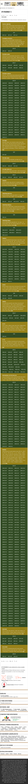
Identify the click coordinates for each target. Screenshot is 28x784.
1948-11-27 (22, 579)
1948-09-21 (23, 561)
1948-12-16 (16, 583)
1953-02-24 (22, 271)
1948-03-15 (4, 137)
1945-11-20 (10, 397)
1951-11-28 (16, 261)
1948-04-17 (4, 544)
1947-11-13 (4, 127)
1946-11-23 (16, 500)
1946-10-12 (4, 500)
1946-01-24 (10, 429)
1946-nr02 (10, 166)
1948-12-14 (10, 583)
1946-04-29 (16, 83)
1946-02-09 (23, 436)
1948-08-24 (23, 554)
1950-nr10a (17, 367)
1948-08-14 (10, 554)
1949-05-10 (10, 615)
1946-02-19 (16, 441)
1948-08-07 (4, 554)
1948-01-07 (16, 129)
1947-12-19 (10, 129)
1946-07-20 (4, 492)
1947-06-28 (4, 519)
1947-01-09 (4, 100)
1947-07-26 (4, 522)
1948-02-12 (23, 132)
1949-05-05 (23, 613)
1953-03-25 (4, 274)
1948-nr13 (4, 643)
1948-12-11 (4, 583)
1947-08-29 (10, 120)
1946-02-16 (16, 478)
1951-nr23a (16, 371)
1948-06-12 (4, 549)
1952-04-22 (10, 266)
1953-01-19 (16, 271)
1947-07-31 (10, 117)
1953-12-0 (4, 281)
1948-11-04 (10, 574)
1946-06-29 (10, 490)
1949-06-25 (22, 620)
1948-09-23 (4, 564)
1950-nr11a (11, 369)
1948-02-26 (10, 134)
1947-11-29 (16, 532)
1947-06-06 (10, 112)
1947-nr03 (15, 166)
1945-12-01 (22, 402)
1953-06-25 (23, 274)
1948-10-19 (23, 569)
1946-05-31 (16, 95)
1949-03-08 (23, 601)
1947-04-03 (4, 107)
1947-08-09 (16, 522)
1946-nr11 (21, 67)
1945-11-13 (22, 392)
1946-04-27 (4, 485)
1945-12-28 (23, 414)
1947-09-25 (10, 122)
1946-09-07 (23, 495)
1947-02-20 (16, 102)
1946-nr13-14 (4, 235)
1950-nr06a (10, 364)
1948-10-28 (23, 571)
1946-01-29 (10, 431)
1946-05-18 (16, 90)
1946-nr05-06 (18, 230)
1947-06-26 (4, 115)
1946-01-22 (23, 426)
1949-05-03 (16, 613)
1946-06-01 (23, 95)
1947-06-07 (10, 517)
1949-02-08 (10, 596)
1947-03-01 (23, 507)
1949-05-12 (16, 615)
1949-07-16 (16, 623)
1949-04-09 (4, 611)
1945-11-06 (10, 389)
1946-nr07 (4, 67)
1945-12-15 (16, 409)
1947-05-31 (4, 517)
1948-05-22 (10, 547)
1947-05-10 (10, 515)
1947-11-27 (16, 127)
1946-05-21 (4, 92)
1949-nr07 (21, 354)
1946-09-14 (4, 497)
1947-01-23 (16, 100)
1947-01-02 (23, 97)
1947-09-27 (10, 527)
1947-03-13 (10, 105)
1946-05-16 (4, 90)
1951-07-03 (16, 249)
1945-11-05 (4, 389)
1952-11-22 (4, 271)
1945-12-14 (10, 409)
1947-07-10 (16, 115)
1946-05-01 (4, 85)
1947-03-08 (4, 510)
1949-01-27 (4, 593)
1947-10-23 (10, 124)
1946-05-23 (16, 92)
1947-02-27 (23, 102)
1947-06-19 (23, 112)
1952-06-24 (23, 266)
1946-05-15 (23, 443)
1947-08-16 (23, 522)
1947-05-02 (4, 110)
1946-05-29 (10, 95)
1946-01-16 (16, 424)
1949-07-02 (4, 623)
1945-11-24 (10, 399)
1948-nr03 (15, 352)
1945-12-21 (23, 411)
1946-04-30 (23, 83)
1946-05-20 (23, 90)
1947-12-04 (22, 127)
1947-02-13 (10, 102)
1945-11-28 (4, 402)
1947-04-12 (10, 512)
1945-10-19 (16, 468)
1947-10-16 (4, 124)
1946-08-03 (16, 492)
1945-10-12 (10, 468)
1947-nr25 (4, 70)
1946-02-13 (16, 438)
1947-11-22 (10, 532)
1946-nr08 (10, 67)
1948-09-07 (10, 559)
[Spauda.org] (14, 3)
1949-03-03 (16, 601)
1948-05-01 (16, 544)
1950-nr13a (23, 369)
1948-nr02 (10, 50)
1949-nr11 (15, 357)
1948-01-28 (10, 132)
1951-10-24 (10, 259)
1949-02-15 (4, 598)
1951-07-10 (23, 249)
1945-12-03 (4, 404)
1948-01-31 (10, 537)
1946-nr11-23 (4, 318)
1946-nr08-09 (22, 315)
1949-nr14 (10, 359)
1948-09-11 (23, 559)
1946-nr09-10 (11, 232)
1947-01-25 (16, 505)
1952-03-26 (4, 266)
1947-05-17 (16, 515)
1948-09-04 (4, 559)
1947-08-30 (10, 524)
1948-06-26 (16, 549)
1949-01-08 (4, 588)
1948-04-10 (23, 542)
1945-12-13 (4, 409)
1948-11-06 (16, 574)
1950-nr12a (17, 369)
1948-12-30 (16, 586)
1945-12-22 (4, 414)
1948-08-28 (10, 556)
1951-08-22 (10, 254)
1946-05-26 (4, 95)
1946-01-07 (16, 419)
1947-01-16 (10, 100)
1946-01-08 (23, 419)
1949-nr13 (4, 359)
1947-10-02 (16, 122)
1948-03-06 (16, 539)
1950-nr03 (10, 362)
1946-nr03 (4, 65)
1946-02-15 (4, 441)
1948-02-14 (23, 537)
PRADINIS (3, 8)
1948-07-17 (10, 551)
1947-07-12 (16, 519)
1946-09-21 (10, 497)
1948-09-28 (16, 564)
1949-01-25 (23, 591)
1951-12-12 (4, 264)
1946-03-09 (10, 480)
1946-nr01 (4, 50)
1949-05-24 (16, 618)
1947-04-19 (16, 512)
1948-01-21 (4, 132)
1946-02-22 (10, 443)
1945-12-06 (23, 404)
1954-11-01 (23, 278)
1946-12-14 (10, 502)
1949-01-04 (23, 586)
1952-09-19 (16, 269)
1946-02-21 (4, 443)
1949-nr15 (15, 359)
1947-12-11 (4, 129)
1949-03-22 (4, 606)
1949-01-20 (10, 591)
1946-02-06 (4, 436)
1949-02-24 (23, 598)
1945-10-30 (4, 387)
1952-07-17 (4, 269)
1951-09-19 (10, 256)
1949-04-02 (10, 608)
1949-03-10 (4, 603)
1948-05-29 (16, 547)
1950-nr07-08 (16, 364)
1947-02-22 (16, 507)
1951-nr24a (23, 371)
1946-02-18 (10, 441)
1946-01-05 (10, 419)
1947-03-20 (16, 105)
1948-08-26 (4, 556)
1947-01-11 (4, 505)
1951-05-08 (4, 249)
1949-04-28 (4, 613)
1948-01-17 (23, 534)
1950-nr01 (21, 359)
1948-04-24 (10, 544)
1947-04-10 (10, 107)
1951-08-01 (16, 251)
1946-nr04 (10, 65)
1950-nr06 (4, 364)
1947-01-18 (10, 505)
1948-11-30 (4, 581)
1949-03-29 (23, 606)
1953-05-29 (16, 274)
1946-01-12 (22, 421)
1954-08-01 (16, 278)
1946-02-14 (22, 438)
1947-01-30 (23, 100)
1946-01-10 (10, 421)
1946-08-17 (4, 495)
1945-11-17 (22, 394)
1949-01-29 (10, 593)
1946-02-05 (23, 434)
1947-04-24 (23, 107)
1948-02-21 (4, 539)
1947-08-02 (10, 522)
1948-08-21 (16, 554)
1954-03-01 (23, 276)
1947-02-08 (4, 507)
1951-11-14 (4, 261)
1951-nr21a (4, 371)
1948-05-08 (23, 544)
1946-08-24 (10, 495)
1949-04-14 (10, 611)
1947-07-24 (4, 117)
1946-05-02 (10, 85)
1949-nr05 (10, 354)
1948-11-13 (10, 576)
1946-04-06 (10, 483)
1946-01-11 (16, 421)
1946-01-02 (16, 416)
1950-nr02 (4, 362)
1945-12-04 (10, 404)
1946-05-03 (16, 85)
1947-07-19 (23, 519)
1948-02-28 (10, 539)
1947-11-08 (22, 529)
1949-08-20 (10, 625)
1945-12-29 (4, 416)
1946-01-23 (4, 429)
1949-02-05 (4, 596)
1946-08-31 (16, 495)
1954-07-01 (10, 278)
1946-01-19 (10, 426)
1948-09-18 (16, 561)
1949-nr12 (21, 357)
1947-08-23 (4, 524)
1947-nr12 (15, 35)
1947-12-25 (10, 534)
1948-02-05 (16, 132)
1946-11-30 (22, 500)
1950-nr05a (21, 362)
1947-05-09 (10, 110)
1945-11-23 (4, 399)
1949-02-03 (23, 593)
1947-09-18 (4, 122)
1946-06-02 (4, 97)
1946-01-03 (23, 416)
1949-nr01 (4, 336)
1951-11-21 (10, 261)
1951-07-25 (10, 251)
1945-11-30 (16, 402)
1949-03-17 (23, 603)
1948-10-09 (23, 566)
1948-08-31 (16, 556)
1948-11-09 (22, 574)
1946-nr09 (15, 67)
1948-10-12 (4, 569)
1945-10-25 (4, 384)
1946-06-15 (23, 487)
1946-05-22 (10, 92)
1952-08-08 (10, 269)
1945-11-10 (10, 392)
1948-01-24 (4, 537)
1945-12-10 (10, 406)
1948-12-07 (22, 581)
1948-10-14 (10, 569)
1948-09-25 (10, 564)
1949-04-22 (16, 611)
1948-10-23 (10, 571)
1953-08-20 (4, 276)
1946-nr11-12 (18, 232)
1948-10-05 (10, 566)
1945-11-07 (16, 389)
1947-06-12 (16, 112)
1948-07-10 (4, 551)
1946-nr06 (21, 65)
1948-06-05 (23, 547)
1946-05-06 (4, 88)
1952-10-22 (23, 269)
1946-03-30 (4, 483)
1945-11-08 (22, 389)
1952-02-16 (23, 264)
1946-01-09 (4, 421)
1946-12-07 (4, 502)
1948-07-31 (23, 551)
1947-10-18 (4, 529)
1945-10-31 (10, 387)
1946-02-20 (23, 441)
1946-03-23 (23, 480)
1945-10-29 (23, 384)
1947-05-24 (23, 515)
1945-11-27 (22, 399)
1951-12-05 (22, 261)
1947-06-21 (23, 517)
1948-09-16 (10, 561)
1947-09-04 (16, 120)
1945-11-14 (4, 394)
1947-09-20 (4, 527)
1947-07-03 (10, 115)
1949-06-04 (4, 620)
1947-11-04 (23, 124)
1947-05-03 (4, 515)
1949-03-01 (10, 601)
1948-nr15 (15, 643)
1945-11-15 (10, 394)
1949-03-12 (10, 603)
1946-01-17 (23, 424)
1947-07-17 (23, 115)
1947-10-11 (23, 527)
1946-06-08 (16, 487)
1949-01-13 (16, 588)
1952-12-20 (10, 271)
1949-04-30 (10, 613)
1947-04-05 (4, 512)
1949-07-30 (4, 625)
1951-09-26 (16, 256)
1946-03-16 (16, 480)
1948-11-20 (4, 579)
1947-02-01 (22, 505)
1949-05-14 (23, 615)
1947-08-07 (16, 117)
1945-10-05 (4, 468)
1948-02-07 (16, 537)
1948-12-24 (10, 586)
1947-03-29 (23, 510)
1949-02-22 (16, 598)
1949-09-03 (16, 625)
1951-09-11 (4, 256)
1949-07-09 (10, 623)
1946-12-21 (16, 502)
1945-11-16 (16, 394)
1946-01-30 (16, 431)
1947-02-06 (4, 102)
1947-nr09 (4, 641)
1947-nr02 (17, 318)
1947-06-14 (16, 517)
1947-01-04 (23, 502)
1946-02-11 (4, 438)
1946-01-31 (23, 431)
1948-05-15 (4, 547)
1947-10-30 (16, 124)
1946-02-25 (16, 443)
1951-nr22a (10, 371)
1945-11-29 (10, 402)
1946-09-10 (4, 446)
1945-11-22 (22, 397)
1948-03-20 (4, 542)
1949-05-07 (4, 615)
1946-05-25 (23, 92)
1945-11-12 (16, 392)
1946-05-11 (16, 485)
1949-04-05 (16, 608)
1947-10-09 (23, 122)
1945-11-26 (16, 399)
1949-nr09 (10, 357)
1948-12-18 (22, 583)
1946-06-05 (10, 97)
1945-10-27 (16, 384)
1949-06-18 (16, 620)
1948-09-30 (23, 564)
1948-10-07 (16, 566)
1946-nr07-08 (4, 232)
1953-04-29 (10, 274)
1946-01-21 (16, 426)
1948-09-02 (23, 556)
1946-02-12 (10, 438)
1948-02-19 (4, 134)
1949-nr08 (4, 357)
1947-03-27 (23, 105)
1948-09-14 (4, 561)
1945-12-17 (23, 409)
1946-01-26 (23, 429)
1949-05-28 (23, 618)
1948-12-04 (16, 581)
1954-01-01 (10, 276)
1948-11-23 (10, 579)
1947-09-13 (23, 524)
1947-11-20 (10, 127)
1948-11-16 (16, 576)
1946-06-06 (16, 97)
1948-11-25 (16, 579)
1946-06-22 (4, 490)
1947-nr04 (4, 154)
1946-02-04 (16, 434)
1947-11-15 (4, 532)
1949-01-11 (10, 588)
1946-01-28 (4, 431)
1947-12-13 (4, 534)
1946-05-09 (16, 88)
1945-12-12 (22, 406)
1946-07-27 (10, 492)
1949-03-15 (16, 603)
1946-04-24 (10, 83)
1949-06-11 (10, 620)
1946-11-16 (10, 500)
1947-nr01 (21, 177)
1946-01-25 (16, 429)
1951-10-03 (22, 256)
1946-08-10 (23, 492)
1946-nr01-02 (4, 230)
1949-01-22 (16, 591)
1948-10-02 (4, 566)
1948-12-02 (10, 581)
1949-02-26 (4, 601)
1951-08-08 (23, 251)
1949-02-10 (16, 596)
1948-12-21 (4, 586)
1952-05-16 (16, 266)
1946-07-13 (23, 490)
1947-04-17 (16, 107)
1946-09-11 (10, 446)
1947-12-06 (22, 532)
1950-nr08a (4, 367)
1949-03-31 (4, 608)
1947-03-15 (10, 510)
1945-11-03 (22, 387)
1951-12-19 (10, 264)
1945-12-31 (10, 416)
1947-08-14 (23, 117)
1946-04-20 (4, 83)
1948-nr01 (4, 352)
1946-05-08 (10, 88)
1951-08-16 (4, 254)
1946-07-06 (16, 490)
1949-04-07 (23, 608)
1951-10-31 (16, 259)
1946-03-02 (4, 480)
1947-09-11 (23, 120)
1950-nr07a (23, 364)
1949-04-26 (23, 611)
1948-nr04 (21, 352)
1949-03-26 (16, 606)
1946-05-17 (10, 90)
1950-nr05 (15, 362)
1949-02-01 (16, 593)
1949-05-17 (4, 618)
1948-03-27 (10, 542)
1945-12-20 (16, 411)
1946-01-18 (4, 426)
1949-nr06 (15, 354)
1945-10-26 (10, 384)
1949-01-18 (4, 591)
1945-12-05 (16, 404)
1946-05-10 (23, 88)
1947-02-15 (10, 507)
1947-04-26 (23, 512)
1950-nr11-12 (4, 369)
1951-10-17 (4, 259)
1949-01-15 (22, 588)
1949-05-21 (10, 618)
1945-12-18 (4, 411)
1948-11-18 (22, 576)
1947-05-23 (23, 110)
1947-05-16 (16, 110)
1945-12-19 (10, 411)
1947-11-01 (16, 529)
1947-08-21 (4, 120)
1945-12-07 (4, 406)
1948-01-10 (16, 534)
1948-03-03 (16, 134)
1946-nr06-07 (16, 315)
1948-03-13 (23, 539)
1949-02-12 (23, 596)
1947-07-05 (10, 519)
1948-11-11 (4, 576)
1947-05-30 (4, 112)
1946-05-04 (23, 85)
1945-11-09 (4, 392)
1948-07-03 (23, 549)
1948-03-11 (23, 134)
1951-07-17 (4, 251)
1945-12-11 (16, 406)
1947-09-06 (16, 524)
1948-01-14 (22, 129)
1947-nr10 (4, 35)
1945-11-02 (16, 387)
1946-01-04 (4, 419)
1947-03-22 (16, 510)
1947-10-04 (16, 527)
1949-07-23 (23, 623)
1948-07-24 (16, 551)
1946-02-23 (23, 478)
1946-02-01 (4, 434)
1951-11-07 (23, 259)
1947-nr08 (21, 638)
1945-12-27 (16, 414)
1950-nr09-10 (11, 367)
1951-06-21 (10, 249)
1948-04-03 (16, 542)
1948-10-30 (4, 574)
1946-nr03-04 (16, 201)
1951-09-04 (23, 254)
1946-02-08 (16, 436)
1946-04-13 (16, 483)
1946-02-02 (10, 434)
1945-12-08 (10, 473)
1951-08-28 (16, 254)
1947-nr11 (10, 35)
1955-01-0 (10, 281)
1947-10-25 (10, 529)
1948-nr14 (10, 643)
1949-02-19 (10, 598)
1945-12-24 (10, 414)
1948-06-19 (10, 549)
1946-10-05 (23, 497)
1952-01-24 (16, 264)
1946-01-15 (10, 424)
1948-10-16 (16, 569)
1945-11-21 (16, 397)
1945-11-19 (4, 397)
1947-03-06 (4, 105)
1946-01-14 (4, 424)
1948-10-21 (4, 571)
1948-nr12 (21, 641)
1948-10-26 (16, 571)
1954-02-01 (16, 276)
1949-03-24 (10, 606)
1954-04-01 (4, 278)
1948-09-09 (16, 559)
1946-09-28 (16, 497)
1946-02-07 (10, 436)
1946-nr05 (15, 65)
